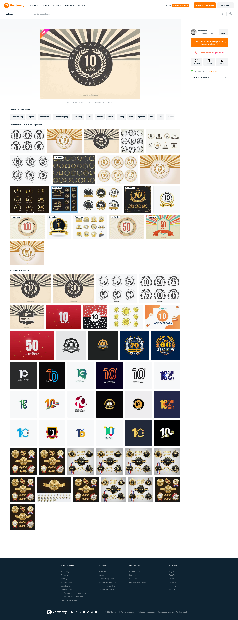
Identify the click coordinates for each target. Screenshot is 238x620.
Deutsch (172, 582)
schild (110, 116)
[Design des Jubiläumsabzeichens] (101, 199)
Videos (56, 5)
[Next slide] (177, 117)
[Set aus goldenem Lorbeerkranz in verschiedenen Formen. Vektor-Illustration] (74, 169)
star (160, 116)
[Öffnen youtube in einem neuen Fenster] (96, 612)
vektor (100, 116)
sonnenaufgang (61, 116)
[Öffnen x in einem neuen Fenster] (92, 612)
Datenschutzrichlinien (166, 612)
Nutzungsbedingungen (147, 612)
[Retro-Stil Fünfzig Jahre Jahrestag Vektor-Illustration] (163, 227)
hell (131, 116)
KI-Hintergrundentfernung (72, 597)
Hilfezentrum (134, 571)
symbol (141, 116)
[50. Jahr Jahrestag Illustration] (126, 227)
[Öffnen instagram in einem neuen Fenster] (76, 612)
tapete (31, 116)
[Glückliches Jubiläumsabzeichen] (90, 227)
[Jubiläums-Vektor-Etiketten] (27, 141)
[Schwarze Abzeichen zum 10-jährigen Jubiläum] (132, 141)
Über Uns (133, 578)
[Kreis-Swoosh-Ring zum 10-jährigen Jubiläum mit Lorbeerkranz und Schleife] (166, 199)
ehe (151, 116)
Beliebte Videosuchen (107, 589)
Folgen (223, 33)
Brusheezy (65, 571)
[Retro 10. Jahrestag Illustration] (30, 288)
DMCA (101, 575)
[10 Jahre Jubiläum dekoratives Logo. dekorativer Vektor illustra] (137, 199)
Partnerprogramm (106, 578)
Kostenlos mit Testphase (209, 42)
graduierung (17, 116)
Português (173, 578)
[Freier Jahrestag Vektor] (163, 141)
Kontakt (132, 575)
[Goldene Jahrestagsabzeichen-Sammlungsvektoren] (29, 199)
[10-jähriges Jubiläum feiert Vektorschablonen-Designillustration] (71, 345)
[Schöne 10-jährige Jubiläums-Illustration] (64, 141)
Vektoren (32, 5)
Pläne (168, 5)
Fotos (44, 5)
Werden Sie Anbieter (138, 582)
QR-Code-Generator (69, 600)
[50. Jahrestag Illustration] (27, 317)
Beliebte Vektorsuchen (107, 582)
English (172, 571)
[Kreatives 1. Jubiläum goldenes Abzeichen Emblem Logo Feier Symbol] (59, 227)
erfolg (121, 116)
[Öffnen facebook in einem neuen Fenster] (72, 612)
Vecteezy (64, 575)
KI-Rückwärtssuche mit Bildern (73, 593)
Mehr (80, 5)
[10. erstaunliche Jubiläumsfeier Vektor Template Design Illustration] (80, 404)
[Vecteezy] (14, 5)
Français (172, 586)
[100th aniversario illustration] (27, 227)
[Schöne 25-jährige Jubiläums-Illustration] (160, 169)
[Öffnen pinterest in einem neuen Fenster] (84, 612)
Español (172, 575)
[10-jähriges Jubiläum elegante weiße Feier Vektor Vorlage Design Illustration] (167, 433)
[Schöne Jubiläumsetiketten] (117, 169)
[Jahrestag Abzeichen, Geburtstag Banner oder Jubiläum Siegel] (165, 345)
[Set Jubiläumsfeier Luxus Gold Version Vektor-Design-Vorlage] (64, 199)
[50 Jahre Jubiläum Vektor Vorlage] (32, 345)
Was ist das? (213, 71)
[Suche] (223, 13)
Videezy (64, 578)
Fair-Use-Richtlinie (182, 612)
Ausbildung (65, 586)
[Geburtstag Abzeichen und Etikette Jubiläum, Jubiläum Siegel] (134, 345)
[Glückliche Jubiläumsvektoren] (126, 317)
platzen (171, 116)
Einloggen (225, 5)
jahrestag (78, 116)
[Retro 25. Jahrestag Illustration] (101, 141)
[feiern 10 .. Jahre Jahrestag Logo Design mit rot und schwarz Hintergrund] (95, 317)
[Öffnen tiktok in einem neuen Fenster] (88, 612)
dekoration (44, 116)
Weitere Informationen (201, 77)
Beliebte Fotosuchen (106, 586)
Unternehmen (66, 582)
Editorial (68, 5)
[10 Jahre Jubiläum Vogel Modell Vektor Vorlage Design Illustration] (80, 375)
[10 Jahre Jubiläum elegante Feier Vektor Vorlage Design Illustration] (52, 404)
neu (89, 116)
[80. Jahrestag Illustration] (27, 253)
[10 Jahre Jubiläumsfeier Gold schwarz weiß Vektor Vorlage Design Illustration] (52, 433)
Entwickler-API (67, 589)
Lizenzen (102, 571)
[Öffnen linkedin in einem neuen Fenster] (80, 612)
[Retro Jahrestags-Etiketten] (30, 169)
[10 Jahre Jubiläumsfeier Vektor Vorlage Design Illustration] (23, 375)
